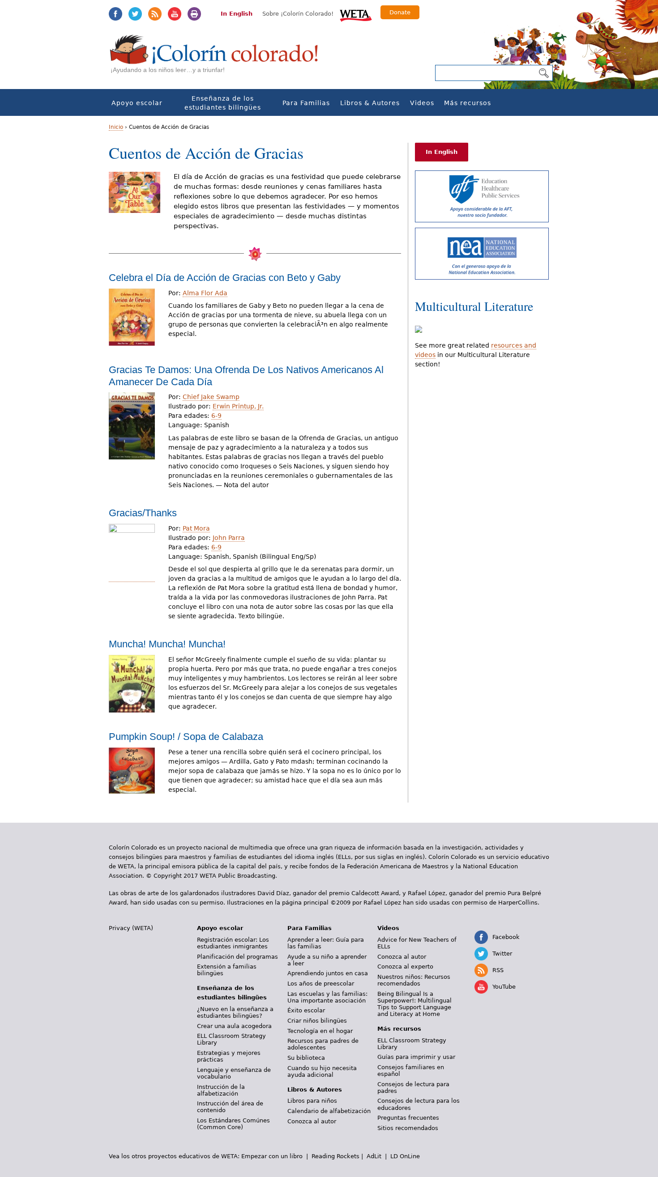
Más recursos (467, 102)
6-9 (216, 415)
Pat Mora (196, 528)
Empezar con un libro (272, 1156)
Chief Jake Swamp (211, 396)
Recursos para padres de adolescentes (323, 1044)
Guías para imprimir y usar (416, 1057)
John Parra (229, 537)
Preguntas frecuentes (408, 1117)
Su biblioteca (306, 1057)
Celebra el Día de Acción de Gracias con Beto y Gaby (225, 277)
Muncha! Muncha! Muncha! (167, 644)
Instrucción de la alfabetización (221, 1090)
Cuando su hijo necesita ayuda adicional (322, 1071)
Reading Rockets (335, 1156)
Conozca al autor (311, 1121)
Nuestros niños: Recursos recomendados (413, 980)
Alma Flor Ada (205, 293)
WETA (356, 14)
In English (236, 13)
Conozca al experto (405, 966)
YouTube (174, 14)
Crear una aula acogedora (234, 1026)
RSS (155, 14)
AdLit (374, 1156)
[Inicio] (219, 58)
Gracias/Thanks (143, 512)
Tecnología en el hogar (320, 1031)
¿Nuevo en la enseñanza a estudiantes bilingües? (235, 1012)
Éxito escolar (306, 1010)
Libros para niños (312, 1100)
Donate (399, 12)
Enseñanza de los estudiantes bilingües (222, 103)
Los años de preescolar (320, 983)
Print (194, 14)
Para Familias (306, 102)
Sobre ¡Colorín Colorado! (297, 13)
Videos (422, 102)
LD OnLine (405, 1156)
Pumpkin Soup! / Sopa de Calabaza (186, 736)
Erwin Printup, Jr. (238, 406)
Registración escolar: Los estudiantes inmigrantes (233, 943)
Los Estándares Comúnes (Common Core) (233, 1123)
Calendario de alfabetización (329, 1111)
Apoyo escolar (136, 102)
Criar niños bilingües (317, 1020)
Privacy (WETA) (131, 928)
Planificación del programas (237, 956)
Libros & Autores (370, 102)
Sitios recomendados (407, 1128)
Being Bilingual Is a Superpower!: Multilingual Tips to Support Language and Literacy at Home (414, 1003)
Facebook (115, 14)
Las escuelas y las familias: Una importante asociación (327, 997)
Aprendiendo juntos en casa (327, 973)
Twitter (135, 14)
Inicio (116, 127)
